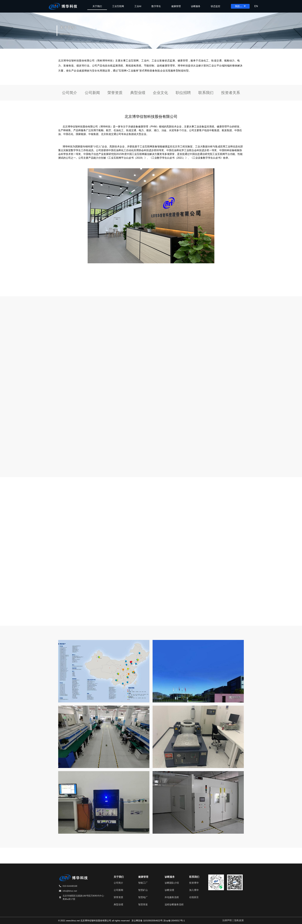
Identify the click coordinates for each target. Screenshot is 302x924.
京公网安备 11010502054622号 (147, 920)
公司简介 (69, 92)
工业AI (137, 6)
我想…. (238, 6)
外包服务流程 (172, 897)
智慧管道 (143, 904)
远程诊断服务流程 (174, 904)
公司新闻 (92, 92)
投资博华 (194, 882)
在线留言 (194, 897)
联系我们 (205, 92)
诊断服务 (195, 6)
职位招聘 (183, 92)
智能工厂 (143, 882)
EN (256, 6)
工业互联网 (118, 6)
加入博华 (194, 890)
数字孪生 (156, 6)
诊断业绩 (169, 890)
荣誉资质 (115, 92)
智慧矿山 (143, 890)
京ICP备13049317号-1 (174, 920)
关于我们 (97, 6)
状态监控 (215, 6)
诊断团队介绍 (172, 882)
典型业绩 (137, 92)
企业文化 (160, 92)
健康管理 (176, 6)
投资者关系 (230, 92)
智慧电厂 (143, 897)
